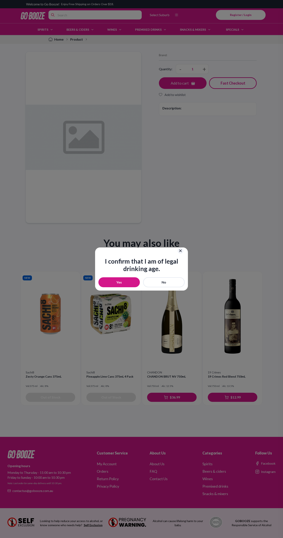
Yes (119, 282)
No (164, 282)
